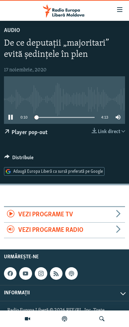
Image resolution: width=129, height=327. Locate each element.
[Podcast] (64, 318)
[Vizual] (27, 318)
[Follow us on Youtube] (25, 274)
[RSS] (56, 274)
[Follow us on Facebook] (10, 274)
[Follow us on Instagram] (41, 274)
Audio (12, 31)
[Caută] (102, 318)
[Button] (18, 159)
